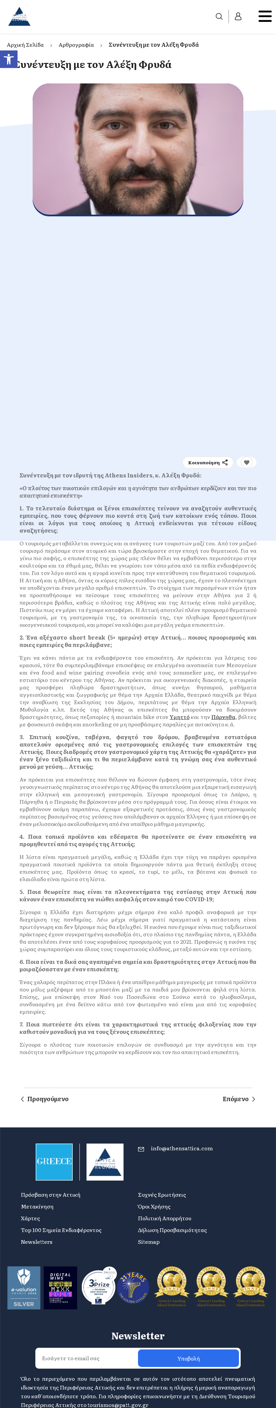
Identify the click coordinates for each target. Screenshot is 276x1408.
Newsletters (37, 1241)
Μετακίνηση (37, 1206)
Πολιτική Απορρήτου (164, 1218)
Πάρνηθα (223, 717)
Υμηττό (179, 717)
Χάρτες (30, 1218)
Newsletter (138, 1335)
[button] (9, 59)
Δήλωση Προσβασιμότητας (172, 1230)
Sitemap (149, 1241)
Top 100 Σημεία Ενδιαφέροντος (61, 1230)
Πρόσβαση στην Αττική (50, 1194)
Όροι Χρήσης (154, 1206)
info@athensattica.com (182, 1148)
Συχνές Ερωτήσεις (162, 1194)
